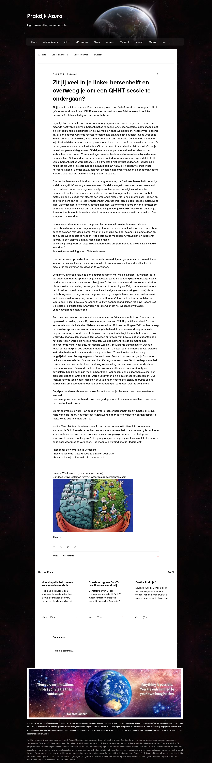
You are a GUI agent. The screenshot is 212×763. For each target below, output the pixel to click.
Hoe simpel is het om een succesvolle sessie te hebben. (57, 584)
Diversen (98, 55)
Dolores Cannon (81, 55)
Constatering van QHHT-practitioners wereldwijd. (104, 584)
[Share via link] (75, 546)
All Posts (42, 55)
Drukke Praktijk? (145, 582)
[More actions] (157, 74)
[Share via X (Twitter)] (61, 546)
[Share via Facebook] (54, 546)
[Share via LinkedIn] (68, 546)
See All (170, 572)
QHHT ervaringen (60, 55)
